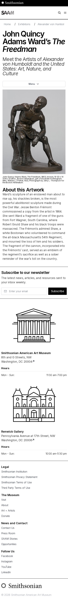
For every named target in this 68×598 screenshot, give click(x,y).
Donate (5, 516)
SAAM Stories (9, 538)
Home (7, 24)
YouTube (6, 566)
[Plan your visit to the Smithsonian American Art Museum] (34, 325)
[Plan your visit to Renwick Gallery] (33, 440)
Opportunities (8, 544)
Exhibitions (24, 24)
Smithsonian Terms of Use (16, 482)
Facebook (7, 556)
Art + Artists (8, 510)
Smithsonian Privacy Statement (19, 477)
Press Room (8, 533)
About (4, 505)
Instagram (6, 561)
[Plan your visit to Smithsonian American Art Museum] (33, 361)
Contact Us (7, 527)
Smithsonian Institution (14, 471)
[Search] (59, 12)
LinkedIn (6, 572)
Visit (3, 499)
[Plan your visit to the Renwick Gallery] (34, 404)
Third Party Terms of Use (15, 487)
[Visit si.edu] (34, 586)
